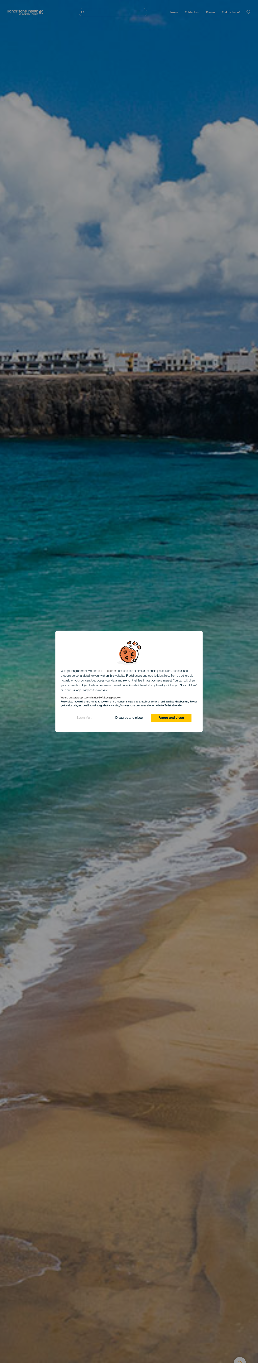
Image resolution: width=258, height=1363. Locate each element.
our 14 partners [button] (108, 671)
